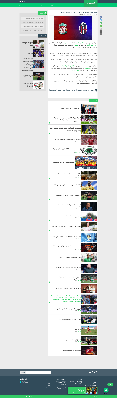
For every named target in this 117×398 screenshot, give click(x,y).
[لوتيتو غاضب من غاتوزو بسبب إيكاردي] (89, 350)
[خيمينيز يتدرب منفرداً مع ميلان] (89, 340)
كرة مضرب (64, 5)
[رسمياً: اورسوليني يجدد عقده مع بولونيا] (89, 109)
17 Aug (75, 141)
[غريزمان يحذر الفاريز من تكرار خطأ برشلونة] (38, 53)
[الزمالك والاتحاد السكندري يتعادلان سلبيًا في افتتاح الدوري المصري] (38, 85)
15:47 (76, 186)
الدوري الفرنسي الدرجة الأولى (91, 387)
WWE (35, 5)
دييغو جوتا (88, 68)
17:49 (76, 228)
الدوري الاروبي (78, 379)
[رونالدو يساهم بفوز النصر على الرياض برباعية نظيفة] (89, 195)
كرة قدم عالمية (89, 9)
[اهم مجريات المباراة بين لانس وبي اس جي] (86, 162)
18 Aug (75, 131)
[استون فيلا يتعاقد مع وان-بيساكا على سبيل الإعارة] (89, 288)
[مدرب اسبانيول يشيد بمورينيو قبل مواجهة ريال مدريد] (89, 268)
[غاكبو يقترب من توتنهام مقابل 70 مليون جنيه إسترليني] (89, 140)
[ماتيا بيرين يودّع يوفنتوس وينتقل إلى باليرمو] (89, 257)
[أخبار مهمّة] (49, 123)
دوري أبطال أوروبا (91, 45)
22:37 (76, 269)
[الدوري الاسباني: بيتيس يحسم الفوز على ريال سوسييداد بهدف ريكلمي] (89, 278)
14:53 (76, 290)
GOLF (49, 385)
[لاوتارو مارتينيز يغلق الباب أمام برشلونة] (89, 216)
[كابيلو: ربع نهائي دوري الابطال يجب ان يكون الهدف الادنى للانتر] (89, 206)
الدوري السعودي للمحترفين (76, 381)
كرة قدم (80, 5)
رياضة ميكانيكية (54, 5)
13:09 (76, 217)
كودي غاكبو (75, 70)
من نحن (96, 396)
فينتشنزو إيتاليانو (80, 43)
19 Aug (75, 121)
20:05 (76, 310)
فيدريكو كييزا (65, 66)
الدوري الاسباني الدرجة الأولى (91, 383)
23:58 (76, 280)
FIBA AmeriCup (62, 383)
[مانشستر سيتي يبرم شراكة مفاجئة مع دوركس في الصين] (89, 237)
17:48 (76, 321)
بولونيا (64, 43)
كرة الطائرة (48, 387)
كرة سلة (72, 5)
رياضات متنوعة (43, 5)
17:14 (76, 341)
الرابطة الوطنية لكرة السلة (60, 379)
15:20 (74, 152)
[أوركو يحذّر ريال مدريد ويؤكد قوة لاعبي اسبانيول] (89, 309)
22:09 (76, 208)
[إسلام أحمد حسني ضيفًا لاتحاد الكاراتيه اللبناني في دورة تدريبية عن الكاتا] (89, 150)
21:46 (76, 197)
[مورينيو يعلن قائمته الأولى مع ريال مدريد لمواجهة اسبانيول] (89, 226)
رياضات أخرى (48, 379)
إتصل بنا (90, 396)
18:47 (76, 331)
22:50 (76, 177)
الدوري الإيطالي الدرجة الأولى (91, 385)
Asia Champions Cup (61, 381)
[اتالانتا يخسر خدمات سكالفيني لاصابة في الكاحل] (89, 319)
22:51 (76, 110)
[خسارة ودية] (89, 330)
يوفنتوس (72, 66)
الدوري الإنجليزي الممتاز (92, 382)
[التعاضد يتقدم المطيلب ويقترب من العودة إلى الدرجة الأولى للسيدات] (89, 247)
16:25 (76, 259)
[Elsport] (91, 3)
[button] (20, 5)
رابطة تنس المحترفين (61, 387)
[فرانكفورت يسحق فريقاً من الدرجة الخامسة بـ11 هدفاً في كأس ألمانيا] (89, 175)
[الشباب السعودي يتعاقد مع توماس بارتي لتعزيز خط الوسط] (89, 185)
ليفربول (76, 45)
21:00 (76, 238)
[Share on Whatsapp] (101, 26)
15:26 (76, 249)
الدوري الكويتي (78, 383)
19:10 (76, 351)
